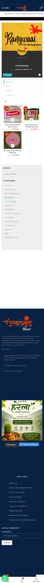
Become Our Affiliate (18, 515)
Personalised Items (12, 193)
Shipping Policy (16, 510)
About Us (13, 483)
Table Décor (9, 205)
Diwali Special (10, 189)
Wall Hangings (11, 201)
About (8, 86)
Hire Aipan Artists (12, 221)
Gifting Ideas (10, 209)
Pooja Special (10, 225)
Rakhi (7, 233)
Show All (8, 185)
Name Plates (10, 217)
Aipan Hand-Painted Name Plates (12, 126)
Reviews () (10, 95)
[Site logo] (22, 8)
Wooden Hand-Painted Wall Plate (12, 152)
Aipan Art (8, 229)
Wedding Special (11, 237)
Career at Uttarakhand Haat (22, 520)
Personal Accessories (13, 213)
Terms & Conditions (18, 506)
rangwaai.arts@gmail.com (23, 69)
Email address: (7, 532)
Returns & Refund (17, 501)
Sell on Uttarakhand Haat (20, 487)
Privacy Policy (15, 497)
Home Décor (10, 197)
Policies (9, 90)
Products (10, 82)
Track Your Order (17, 492)
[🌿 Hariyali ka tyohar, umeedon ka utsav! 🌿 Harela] (22, 420)
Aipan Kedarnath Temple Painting (31, 126)
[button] (13, 120)
